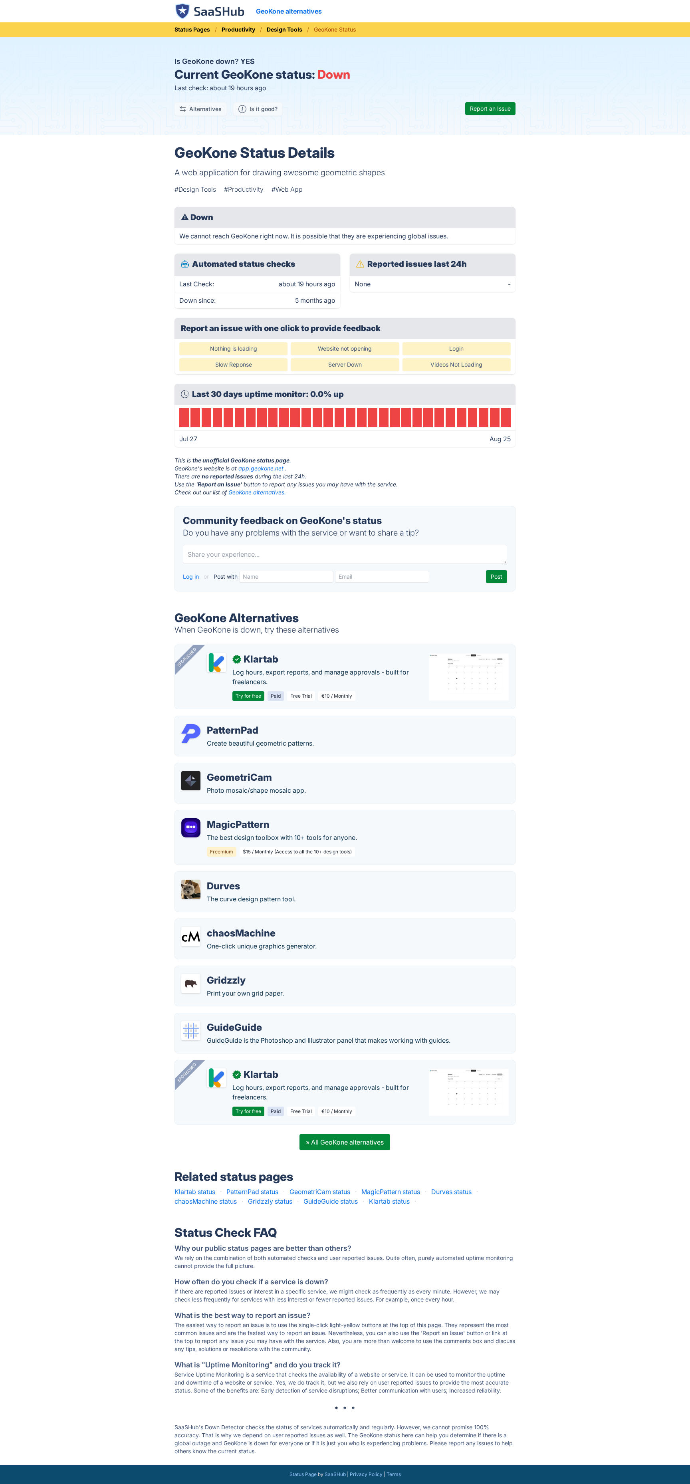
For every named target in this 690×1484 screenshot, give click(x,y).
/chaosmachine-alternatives (222, 924)
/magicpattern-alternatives (220, 815)
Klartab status (194, 1192)
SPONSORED (186, 657)
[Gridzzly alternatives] (190, 983)
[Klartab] (216, 662)
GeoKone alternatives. (257, 492)
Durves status (451, 1192)
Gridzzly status (270, 1201)
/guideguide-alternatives (217, 1018)
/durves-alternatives (211, 877)
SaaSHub (335, 1474)
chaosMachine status (205, 1201)
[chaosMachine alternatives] (190, 936)
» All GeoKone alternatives (345, 1142)
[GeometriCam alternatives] (190, 780)
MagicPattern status (390, 1192)
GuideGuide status (330, 1201)
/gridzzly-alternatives (213, 971)
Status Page (303, 1474)
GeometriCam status (319, 1192)
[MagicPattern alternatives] (190, 827)
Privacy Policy (366, 1474)
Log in (191, 576)
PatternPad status (252, 1192)
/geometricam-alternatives (220, 768)
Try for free (248, 696)
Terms (394, 1474)
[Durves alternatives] (190, 889)
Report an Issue (490, 108)
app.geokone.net (261, 468)
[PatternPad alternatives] (190, 733)
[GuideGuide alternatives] (190, 1030)
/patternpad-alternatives (217, 721)
